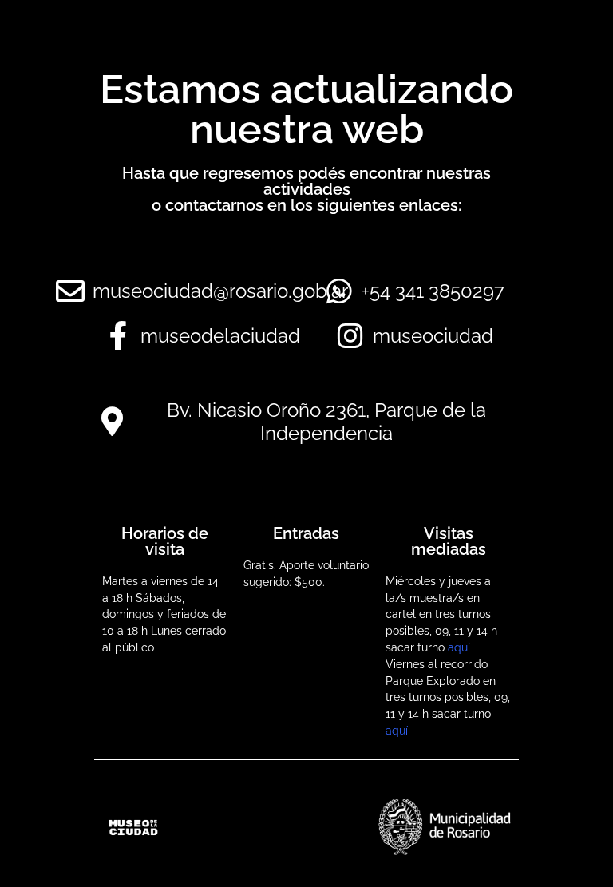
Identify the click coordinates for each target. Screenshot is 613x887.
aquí (459, 647)
